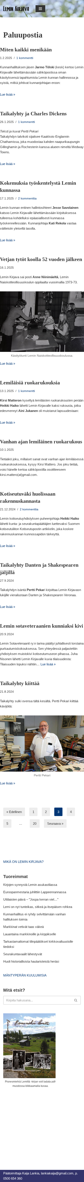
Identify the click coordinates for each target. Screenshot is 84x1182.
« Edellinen (14, 812)
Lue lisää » (7, 94)
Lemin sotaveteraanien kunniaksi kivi (41, 626)
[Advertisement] (35, 1124)
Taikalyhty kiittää (19, 683)
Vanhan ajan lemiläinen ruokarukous (41, 441)
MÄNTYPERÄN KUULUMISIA (25, 975)
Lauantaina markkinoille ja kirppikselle (29, 934)
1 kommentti (24, 58)
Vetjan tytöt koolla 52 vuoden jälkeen (41, 259)
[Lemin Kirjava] (16, 8)
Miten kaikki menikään (26, 49)
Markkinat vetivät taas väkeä (23, 927)
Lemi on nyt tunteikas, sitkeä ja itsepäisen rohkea (37, 907)
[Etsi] (76, 1000)
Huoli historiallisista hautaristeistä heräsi (31, 961)
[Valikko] (40, 8)
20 (34, 823)
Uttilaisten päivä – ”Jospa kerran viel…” (31, 899)
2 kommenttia (27, 198)
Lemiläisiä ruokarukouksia (30, 382)
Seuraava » (55, 823)
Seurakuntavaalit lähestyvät (22, 954)
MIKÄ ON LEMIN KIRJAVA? (23, 862)
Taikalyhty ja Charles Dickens (33, 113)
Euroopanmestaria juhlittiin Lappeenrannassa (35, 892)
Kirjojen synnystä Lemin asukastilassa (30, 884)
